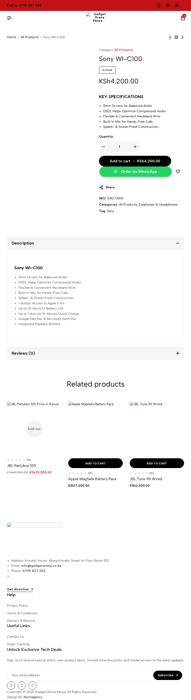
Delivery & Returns (21, 621)
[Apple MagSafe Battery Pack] (95, 429)
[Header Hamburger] (9, 18)
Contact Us (15, 637)
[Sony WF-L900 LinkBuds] (170, 37)
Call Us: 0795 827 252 (24, 5)
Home (11, 37)
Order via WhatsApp (139, 171)
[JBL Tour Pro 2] (182, 37)
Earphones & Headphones (158, 205)
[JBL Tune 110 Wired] (157, 429)
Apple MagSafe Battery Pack (92, 479)
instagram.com (168, 5)
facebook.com (159, 5)
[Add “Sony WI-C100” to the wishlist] (178, 171)
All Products (30, 37)
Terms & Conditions (22, 613)
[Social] (11, 686)
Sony (110, 211)
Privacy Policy (17, 606)
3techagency (32, 697)
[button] (136, 172)
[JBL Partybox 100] (34, 429)
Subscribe (166, 675)
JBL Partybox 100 (21, 465)
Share (110, 187)
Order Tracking (18, 644)
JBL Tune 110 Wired (146, 479)
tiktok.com (177, 5)
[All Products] (176, 37)
